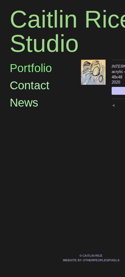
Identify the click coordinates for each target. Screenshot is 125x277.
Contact (29, 85)
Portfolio (31, 68)
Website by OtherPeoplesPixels (91, 260)
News (24, 102)
